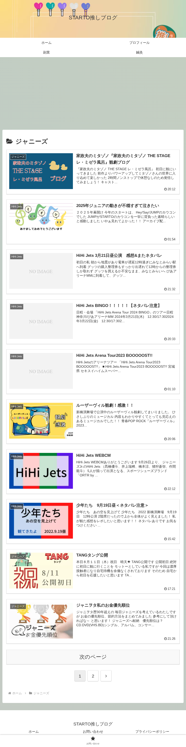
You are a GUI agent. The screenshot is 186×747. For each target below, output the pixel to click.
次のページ (93, 657)
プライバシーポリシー (152, 731)
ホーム (34, 731)
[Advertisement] (93, 93)
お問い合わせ (93, 731)
